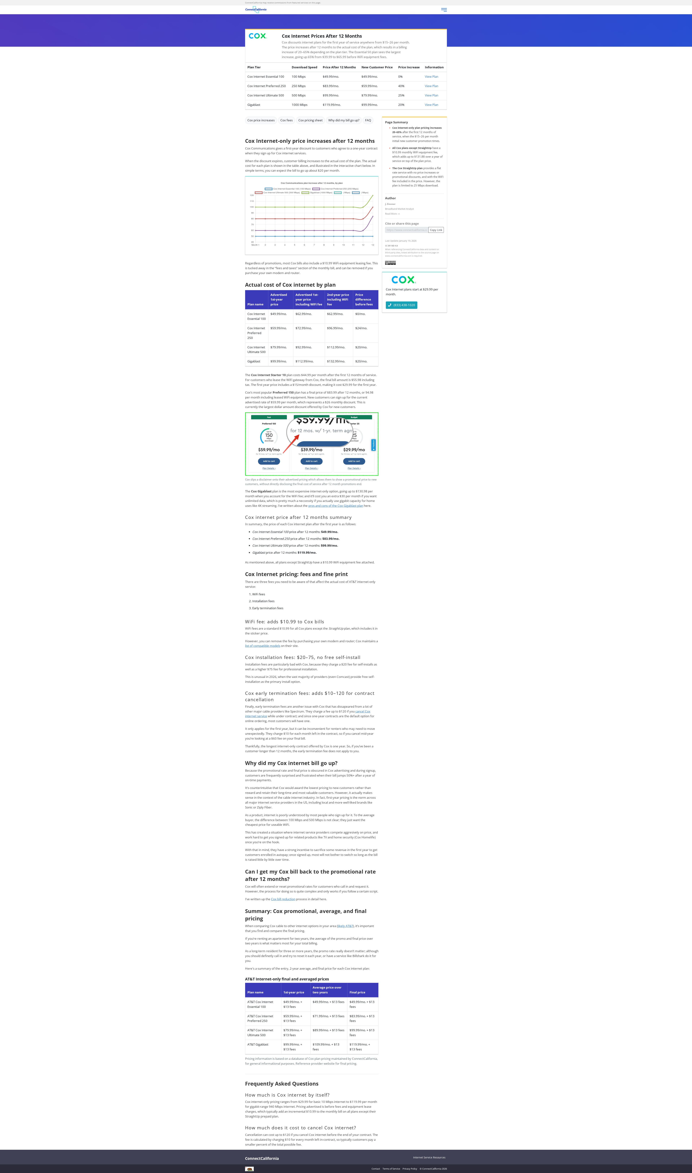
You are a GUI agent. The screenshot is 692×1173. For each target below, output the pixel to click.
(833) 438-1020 (404, 305)
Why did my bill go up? (343, 120)
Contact (376, 1168)
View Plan (431, 76)
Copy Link (436, 230)
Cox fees (286, 120)
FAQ (368, 120)
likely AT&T (345, 926)
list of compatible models (262, 646)
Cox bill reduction (283, 899)
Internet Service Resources (429, 1157)
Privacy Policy (410, 1168)
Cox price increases (261, 120)
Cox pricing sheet (310, 120)
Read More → (392, 213)
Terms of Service (391, 1168)
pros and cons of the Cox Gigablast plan (335, 506)
